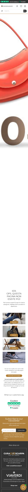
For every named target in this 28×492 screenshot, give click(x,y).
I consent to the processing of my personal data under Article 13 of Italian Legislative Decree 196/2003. (14, 435)
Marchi (14, 361)
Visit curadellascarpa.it (14, 466)
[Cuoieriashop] (7, 6)
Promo (14, 348)
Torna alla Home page (14, 375)
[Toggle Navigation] (2, 11)
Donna (14, 322)
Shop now (14, 485)
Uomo (14, 335)
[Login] (17, 6)
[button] (15, 11)
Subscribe (21, 430)
